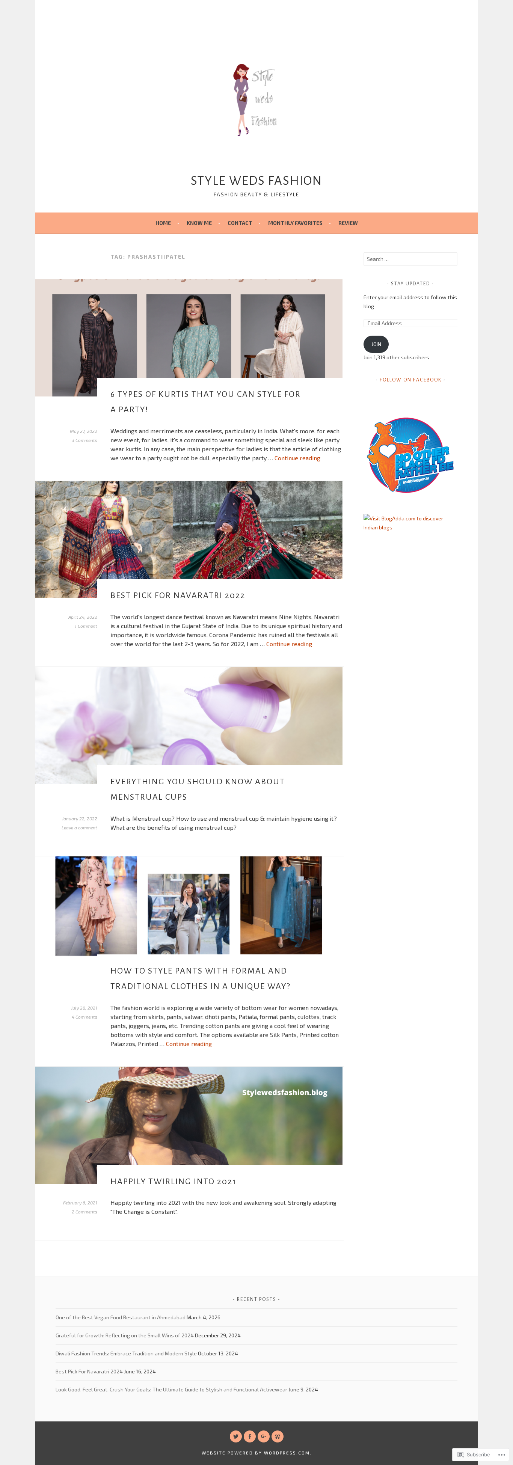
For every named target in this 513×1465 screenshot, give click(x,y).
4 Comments (84, 1016)
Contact (240, 223)
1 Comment (86, 626)
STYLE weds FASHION (256, 180)
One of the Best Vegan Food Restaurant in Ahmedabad (121, 1317)
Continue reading (297, 457)
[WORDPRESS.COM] (278, 1436)
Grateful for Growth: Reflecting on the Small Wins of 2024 (125, 1335)
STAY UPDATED (410, 283)
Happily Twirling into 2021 (173, 1181)
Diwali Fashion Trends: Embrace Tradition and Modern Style (126, 1353)
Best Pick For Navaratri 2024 (89, 1371)
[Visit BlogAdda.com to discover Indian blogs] (410, 527)
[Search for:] (410, 259)
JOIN (376, 344)
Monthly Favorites (295, 223)
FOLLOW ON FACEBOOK (411, 380)
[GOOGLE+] (264, 1436)
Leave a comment (79, 827)
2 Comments (84, 1211)
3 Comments (84, 440)
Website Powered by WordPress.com (256, 1452)
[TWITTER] (236, 1436)
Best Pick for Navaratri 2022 (177, 595)
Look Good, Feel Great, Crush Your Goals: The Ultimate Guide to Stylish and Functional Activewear (171, 1389)
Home (163, 223)
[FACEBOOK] (250, 1436)
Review (348, 223)
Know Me (199, 223)
